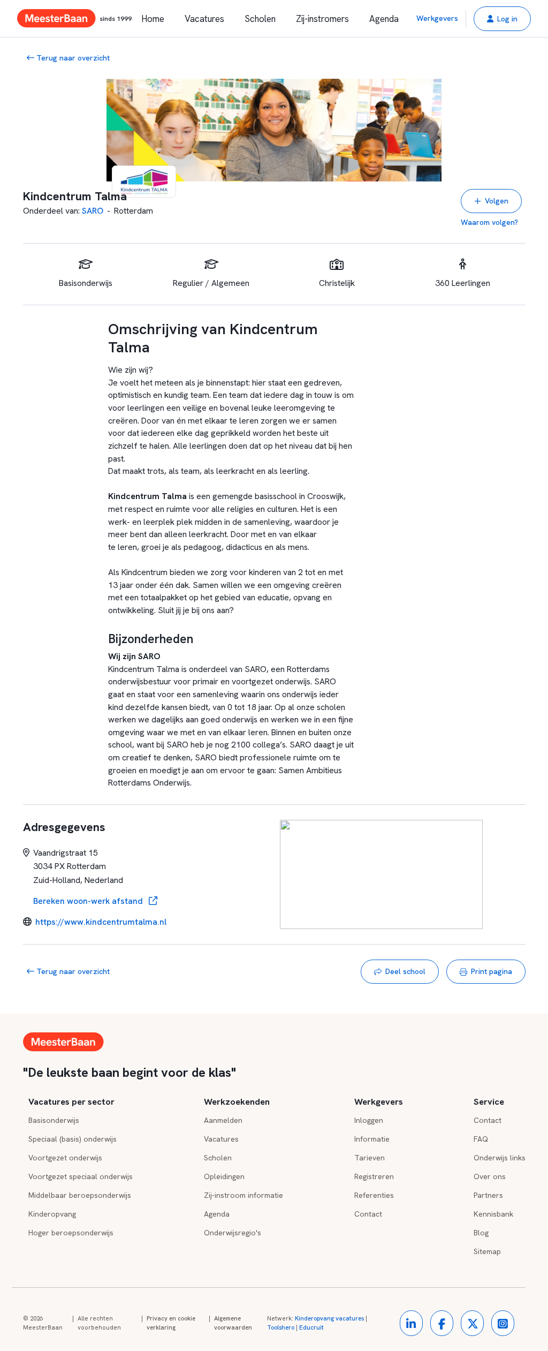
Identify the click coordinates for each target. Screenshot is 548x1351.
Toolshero (280, 1327)
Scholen (260, 19)
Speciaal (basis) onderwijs (72, 1139)
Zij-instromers (322, 19)
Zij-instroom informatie (243, 1195)
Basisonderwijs (53, 1120)
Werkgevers (437, 18)
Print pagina (491, 971)
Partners (488, 1195)
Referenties (374, 1195)
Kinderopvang (52, 1214)
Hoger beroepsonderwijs (70, 1232)
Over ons (490, 1176)
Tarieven (369, 1158)
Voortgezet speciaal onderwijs (80, 1176)
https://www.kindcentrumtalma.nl (100, 921)
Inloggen (368, 1120)
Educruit (311, 1327)
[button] (502, 18)
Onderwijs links (500, 1158)
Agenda (384, 19)
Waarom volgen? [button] (489, 222)
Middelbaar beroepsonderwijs (79, 1195)
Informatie (372, 1139)
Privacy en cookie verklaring (171, 1323)
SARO (92, 210)
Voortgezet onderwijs (65, 1158)
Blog (481, 1232)
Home (152, 19)
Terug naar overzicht (72, 58)
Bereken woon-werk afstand (89, 901)
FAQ (481, 1139)
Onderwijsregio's (232, 1232)
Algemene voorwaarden (233, 1323)
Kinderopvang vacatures (329, 1318)
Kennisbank (493, 1214)
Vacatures (204, 19)
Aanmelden (223, 1120)
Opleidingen (224, 1176)
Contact (368, 1214)
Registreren (374, 1176)
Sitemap (487, 1251)
